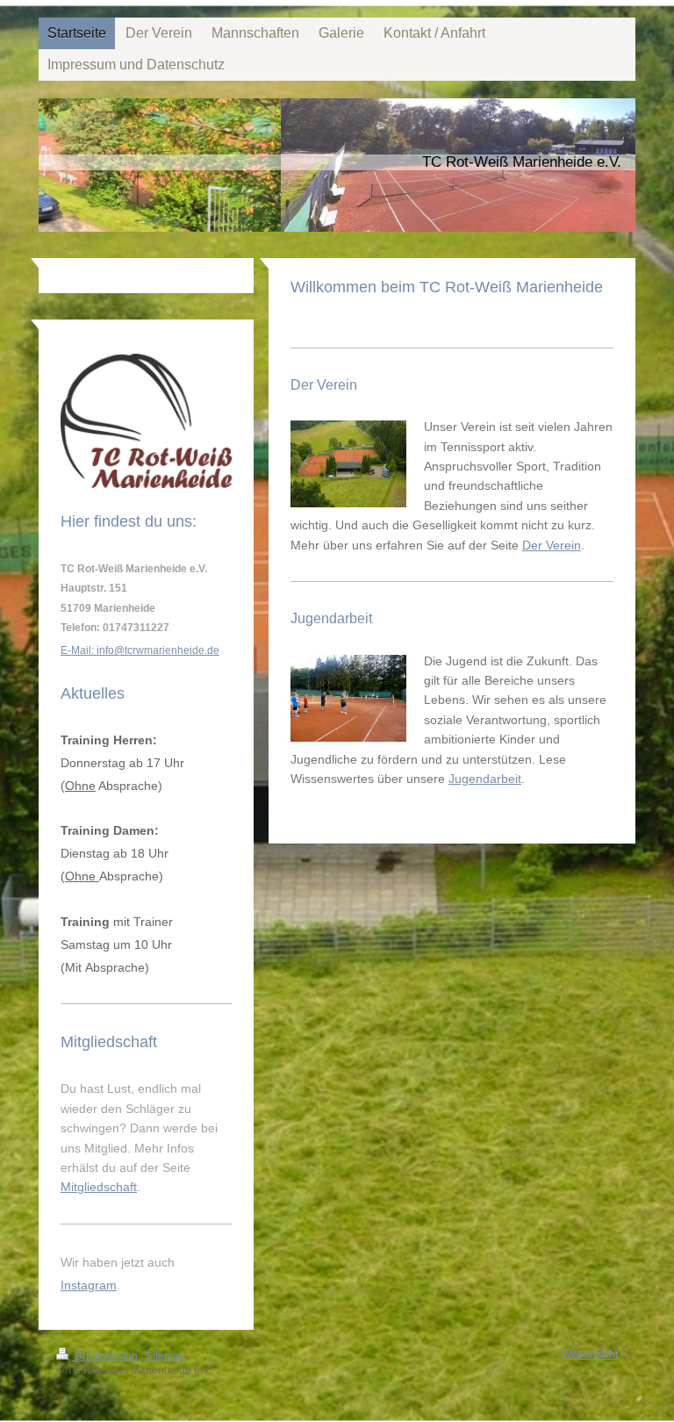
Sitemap (165, 1356)
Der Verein (551, 545)
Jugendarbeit (484, 779)
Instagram (89, 1285)
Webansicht (590, 1354)
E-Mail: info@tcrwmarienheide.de (140, 650)
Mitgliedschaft (99, 1187)
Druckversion (106, 1356)
